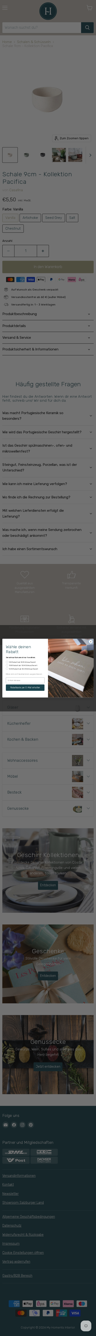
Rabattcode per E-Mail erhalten (25, 687)
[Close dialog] (91, 642)
